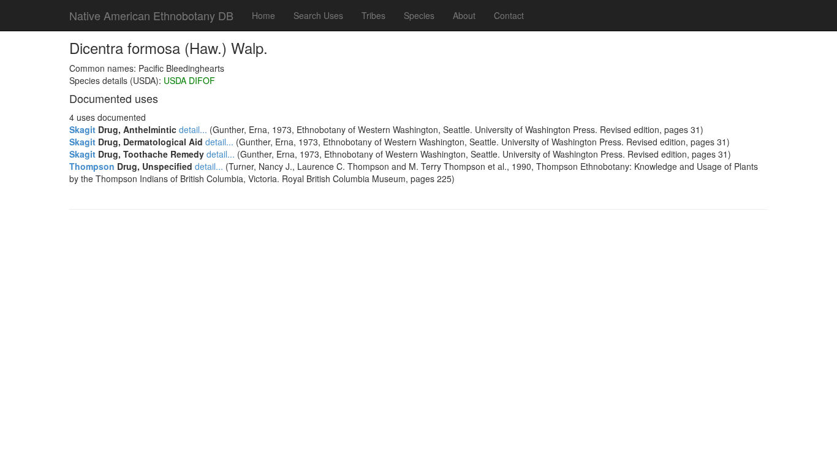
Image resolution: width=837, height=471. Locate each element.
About (464, 15)
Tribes (373, 15)
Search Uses (318, 15)
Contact (509, 15)
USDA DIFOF (189, 80)
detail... (193, 129)
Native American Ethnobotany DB (151, 15)
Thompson (92, 166)
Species (419, 15)
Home (263, 15)
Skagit (82, 129)
